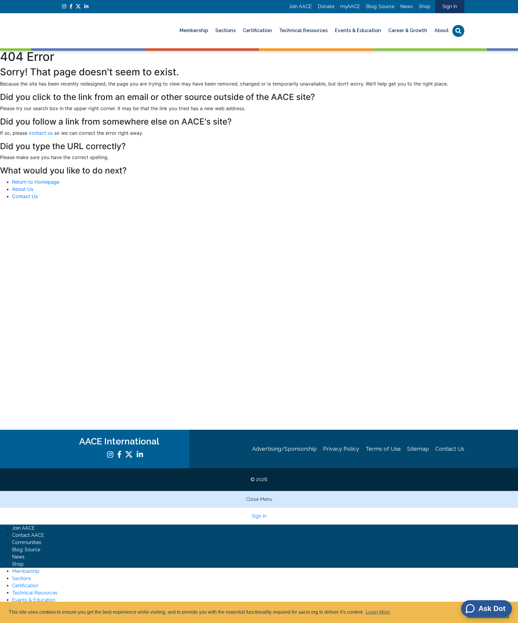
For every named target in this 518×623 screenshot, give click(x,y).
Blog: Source (380, 6)
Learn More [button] (378, 612)
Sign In (449, 6)
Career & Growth (407, 30)
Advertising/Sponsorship (284, 449)
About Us (22, 189)
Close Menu (259, 499)
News (406, 6)
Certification (257, 30)
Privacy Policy (341, 449)
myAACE (350, 6)
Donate (326, 6)
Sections (225, 30)
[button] (259, 87)
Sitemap (418, 449)
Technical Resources (303, 30)
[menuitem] (194, 31)
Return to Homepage (35, 182)
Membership (194, 30)
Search (458, 31)
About (441, 30)
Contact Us (25, 196)
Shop (424, 6)
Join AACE (300, 6)
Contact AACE (28, 535)
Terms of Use (383, 449)
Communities (26, 542)
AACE (102, 30)
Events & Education (358, 30)
